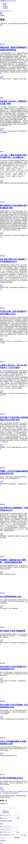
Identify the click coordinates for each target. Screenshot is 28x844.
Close (1, 843)
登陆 (1, 12)
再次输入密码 (3, 835)
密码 (1, 818)
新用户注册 (6, 812)
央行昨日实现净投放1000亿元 (11, 778)
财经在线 (5, 8)
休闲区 (5, 3)
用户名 (2, 815)
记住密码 (4, 821)
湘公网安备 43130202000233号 (11, 793)
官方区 (5, 5)
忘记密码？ (10, 821)
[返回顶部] (25, 839)
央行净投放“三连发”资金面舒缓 (12, 631)
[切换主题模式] (25, 835)
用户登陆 (5, 811)
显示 (18, 818)
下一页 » (2, 790)
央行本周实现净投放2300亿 (11, 596)
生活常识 (5, 6)
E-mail (1, 829)
